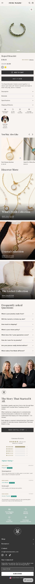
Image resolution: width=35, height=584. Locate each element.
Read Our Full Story (16, 430)
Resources (5, 544)
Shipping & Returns (7, 105)
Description (4, 91)
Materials (4, 96)
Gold (5, 67)
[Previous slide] (29, 134)
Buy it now (17, 78)
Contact (4, 548)
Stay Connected (7, 560)
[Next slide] (32, 134)
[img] (5, 465)
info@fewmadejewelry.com (9, 551)
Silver (2, 67)
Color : (6, 64)
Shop (3, 539)
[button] (25, 59)
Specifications (5, 100)
